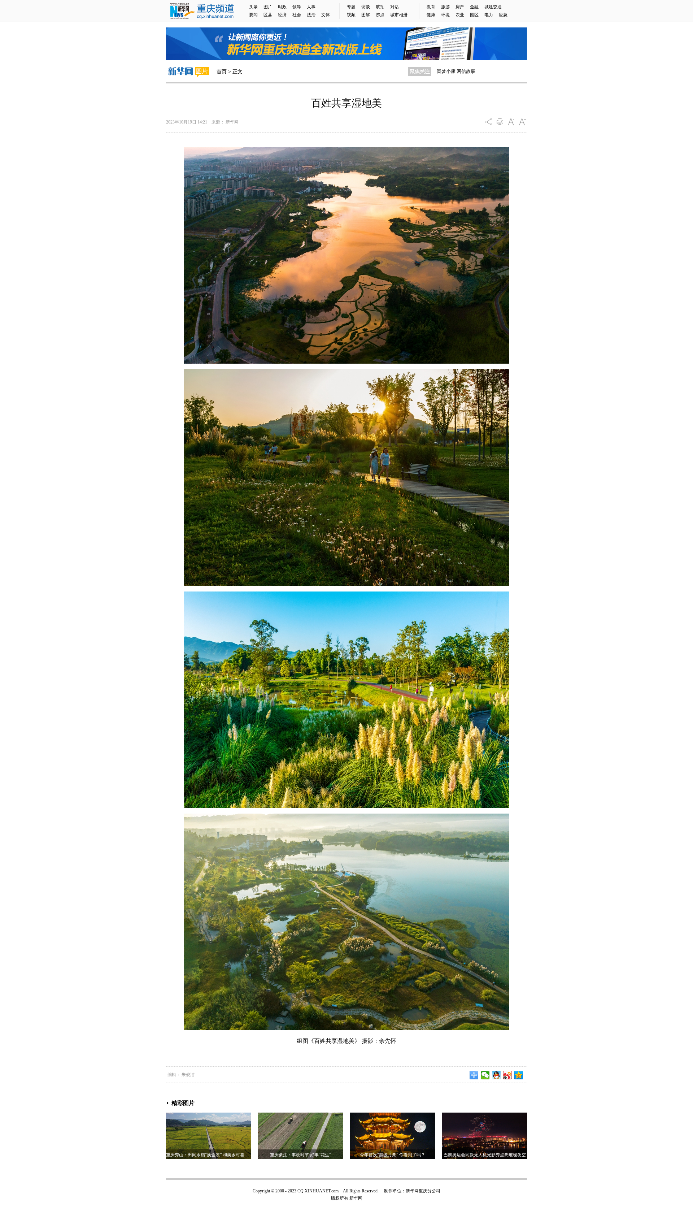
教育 (431, 6)
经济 (282, 14)
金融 (474, 6)
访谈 (365, 6)
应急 (503, 14)
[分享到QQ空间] (518, 1075)
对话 (394, 6)
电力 (488, 14)
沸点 (380, 14)
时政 (282, 6)
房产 (460, 6)
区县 (267, 14)
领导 (296, 6)
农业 (460, 14)
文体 (325, 14)
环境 (445, 14)
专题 (351, 6)
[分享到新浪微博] (507, 1075)
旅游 (445, 6)
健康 (431, 14)
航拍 (380, 6)
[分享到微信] (485, 1075)
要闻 (253, 14)
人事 (311, 6)
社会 (296, 14)
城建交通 (493, 6)
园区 (474, 14)
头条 (253, 6)
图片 (267, 6)
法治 (311, 14)
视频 (351, 14)
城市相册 (398, 14)
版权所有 (339, 1198)
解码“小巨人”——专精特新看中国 (472, 71)
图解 (365, 14)
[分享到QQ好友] (496, 1075)
